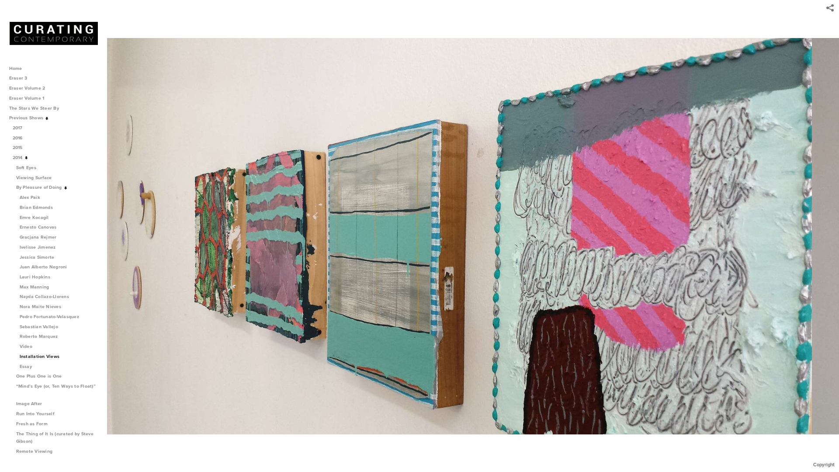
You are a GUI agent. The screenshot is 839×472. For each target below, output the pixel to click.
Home (15, 68)
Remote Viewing (35, 451)
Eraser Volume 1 (27, 98)
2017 (18, 128)
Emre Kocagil (34, 217)
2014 (18, 157)
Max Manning (34, 287)
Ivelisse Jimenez (38, 247)
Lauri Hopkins (35, 277)
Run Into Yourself (36, 413)
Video (26, 346)
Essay (26, 366)
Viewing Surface (34, 177)
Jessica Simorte (37, 257)
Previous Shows (27, 118)
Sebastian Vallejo (39, 326)
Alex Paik (30, 197)
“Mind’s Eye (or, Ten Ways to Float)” (56, 386)
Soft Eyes (27, 167)
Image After (30, 403)
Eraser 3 (18, 78)
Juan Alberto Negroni (43, 267)
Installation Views (40, 356)
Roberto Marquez (39, 336)
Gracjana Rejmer (38, 237)
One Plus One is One (39, 376)
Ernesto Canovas (38, 227)
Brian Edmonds (36, 207)
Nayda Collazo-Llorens (44, 296)
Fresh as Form (32, 423)
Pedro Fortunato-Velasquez (50, 316)
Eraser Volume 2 (27, 88)
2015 (18, 147)
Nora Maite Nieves (40, 306)
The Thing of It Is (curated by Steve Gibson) (55, 437)
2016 (18, 138)
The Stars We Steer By (35, 108)
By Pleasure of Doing (39, 187)
